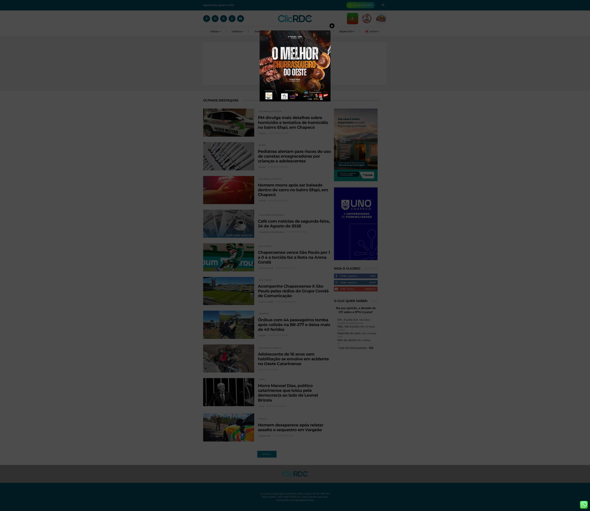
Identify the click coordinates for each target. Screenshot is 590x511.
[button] (331, 25)
